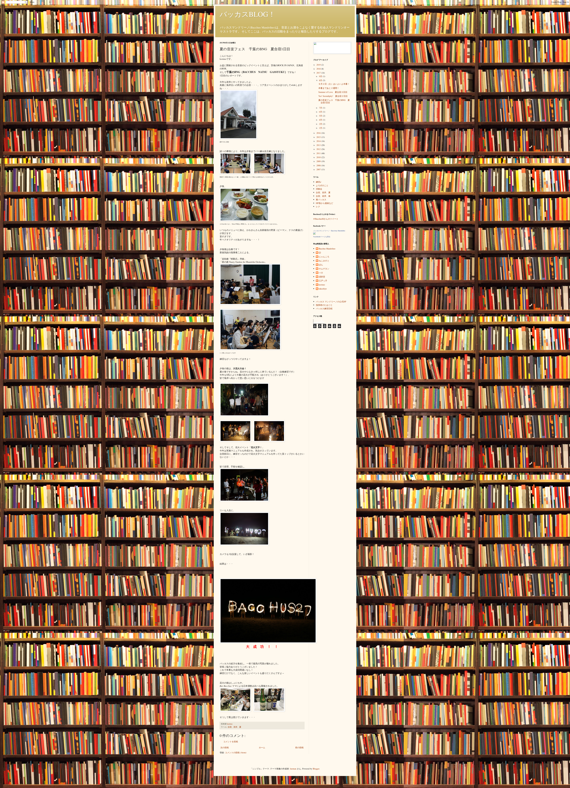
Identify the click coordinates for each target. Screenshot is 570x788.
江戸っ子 (323, 281)
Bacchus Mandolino (327, 248)
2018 (318, 68)
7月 (321, 107)
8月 (321, 80)
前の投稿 (299, 747)
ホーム (262, 747)
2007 (318, 169)
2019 (318, 64)
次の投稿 (224, 747)
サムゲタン (324, 269)
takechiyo (323, 289)
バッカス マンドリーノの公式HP (331, 301)
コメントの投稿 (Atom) (235, 752)
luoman (293, 768)
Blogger (316, 768)
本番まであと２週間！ (328, 88)
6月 (321, 111)
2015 (318, 137)
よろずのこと (322, 185)
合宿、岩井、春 (323, 196)
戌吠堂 (322, 277)
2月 (321, 123)
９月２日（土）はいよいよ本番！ (334, 83)
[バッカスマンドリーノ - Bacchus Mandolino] (314, 233)
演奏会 (319, 188)
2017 (318, 72)
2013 (318, 145)
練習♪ (318, 181)
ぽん (321, 265)
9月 (321, 76)
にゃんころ (324, 256)
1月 (321, 127)
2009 (318, 161)
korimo (322, 285)
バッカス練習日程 (324, 308)
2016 (318, 133)
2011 (318, 153)
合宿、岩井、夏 (234, 727)
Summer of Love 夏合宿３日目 (332, 92)
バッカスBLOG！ (247, 14)
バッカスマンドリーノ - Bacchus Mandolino (329, 231)
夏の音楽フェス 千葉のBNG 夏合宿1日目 (334, 101)
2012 (318, 149)
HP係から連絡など (324, 203)
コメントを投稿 (230, 741)
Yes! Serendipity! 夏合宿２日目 (333, 96)
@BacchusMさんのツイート (325, 218)
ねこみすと (324, 261)
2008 (318, 165)
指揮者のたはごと (324, 305)
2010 (318, 157)
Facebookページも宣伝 (321, 237)
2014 (318, 141)
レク (318, 206)
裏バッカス (321, 199)
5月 (321, 115)
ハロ (321, 273)
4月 (321, 119)
